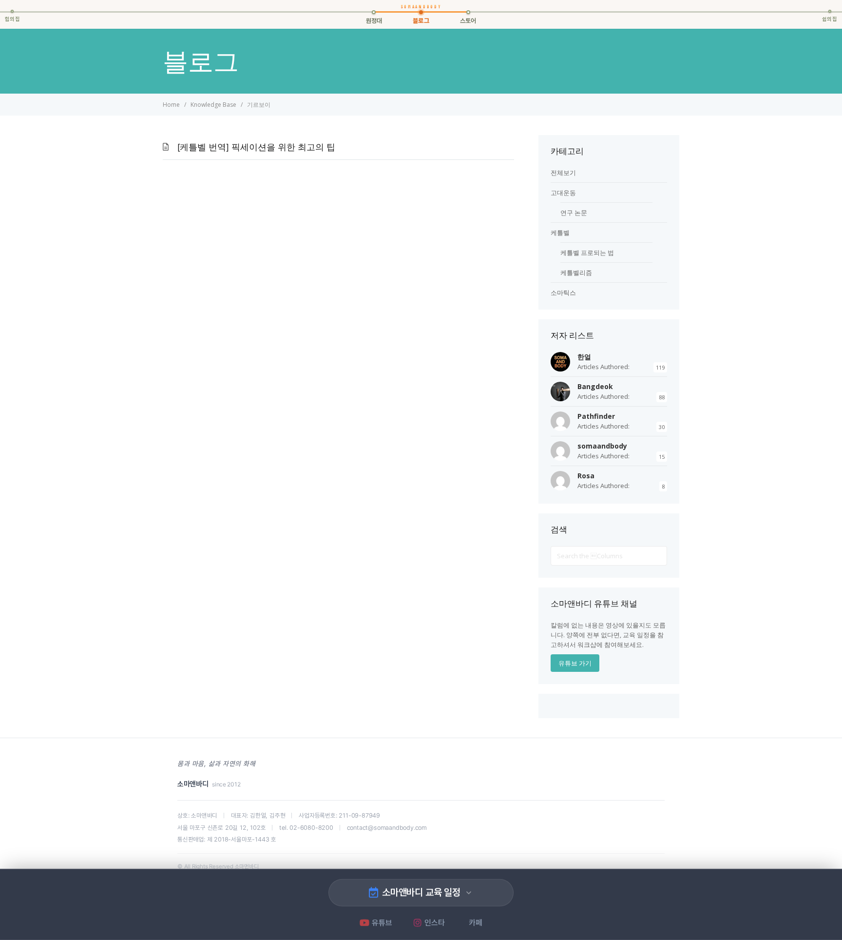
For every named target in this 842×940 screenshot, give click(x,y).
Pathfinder (596, 416)
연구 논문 (573, 212)
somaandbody (602, 445)
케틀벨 (560, 232)
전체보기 (563, 172)
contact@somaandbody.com (387, 827)
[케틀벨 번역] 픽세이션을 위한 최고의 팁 (256, 147)
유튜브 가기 (575, 663)
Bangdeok (595, 386)
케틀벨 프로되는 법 (587, 252)
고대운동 (563, 192)
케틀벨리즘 (576, 272)
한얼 (584, 356)
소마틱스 (563, 292)
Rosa (585, 475)
